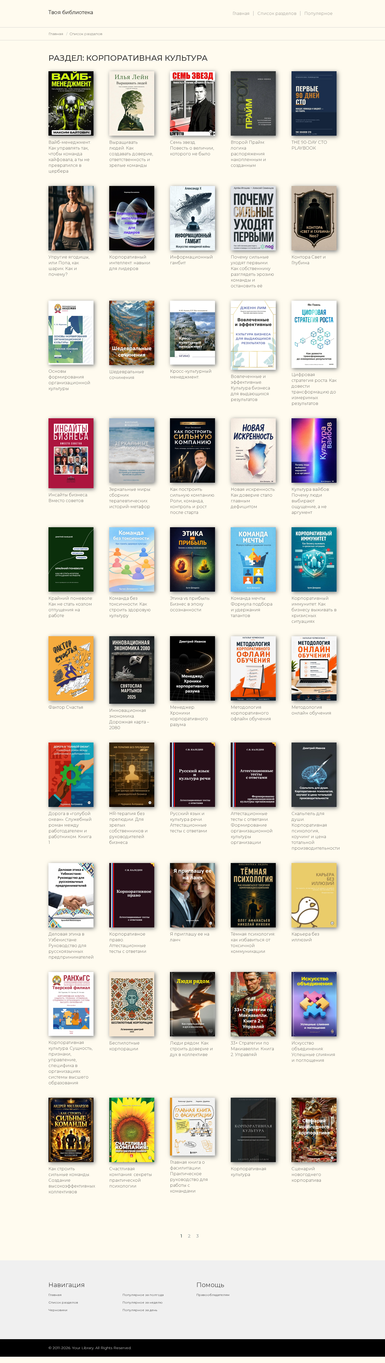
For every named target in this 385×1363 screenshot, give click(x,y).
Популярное (318, 13)
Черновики (57, 1310)
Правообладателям (212, 1295)
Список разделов (276, 13)
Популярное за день (140, 1310)
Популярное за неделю (143, 1302)
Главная (241, 13)
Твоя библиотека (70, 12)
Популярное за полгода (143, 1295)
